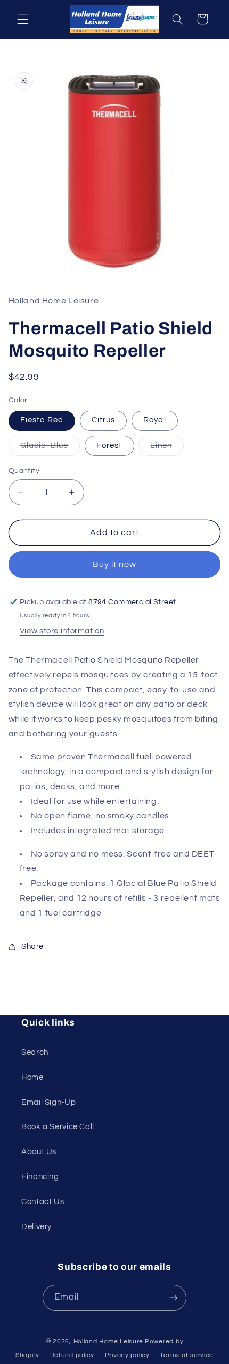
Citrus (103, 420)
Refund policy (72, 1355)
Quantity (24, 471)
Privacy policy (127, 1355)
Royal (154, 420)
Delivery (36, 1227)
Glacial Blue (50, 448)
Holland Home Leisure (108, 1341)
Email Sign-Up (48, 1102)
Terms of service (187, 1355)
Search (34, 1052)
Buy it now (115, 564)
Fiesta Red (42, 420)
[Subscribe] (173, 1298)
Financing (40, 1177)
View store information (62, 631)
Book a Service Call (57, 1127)
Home (32, 1077)
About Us (38, 1152)
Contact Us (42, 1202)
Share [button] (32, 947)
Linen (166, 448)
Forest (109, 446)
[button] (22, 19)
